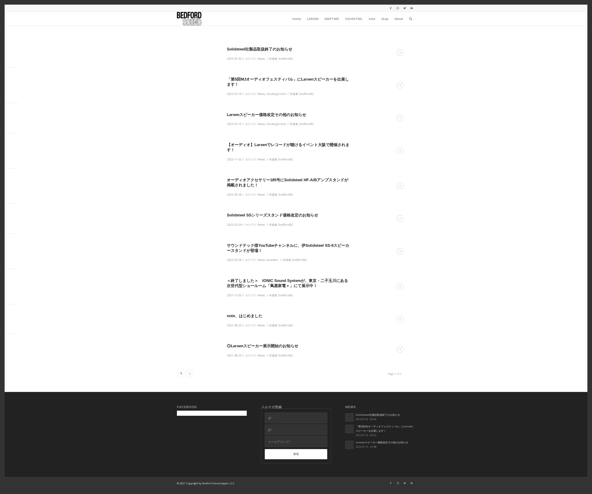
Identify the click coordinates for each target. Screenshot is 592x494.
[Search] (410, 19)
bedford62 (286, 59)
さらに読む (400, 52)
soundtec (272, 260)
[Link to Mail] (411, 8)
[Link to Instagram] (397, 8)
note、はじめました (244, 316)
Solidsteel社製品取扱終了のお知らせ (259, 49)
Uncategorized (276, 94)
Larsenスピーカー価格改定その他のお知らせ (266, 115)
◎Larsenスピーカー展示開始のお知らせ (262, 346)
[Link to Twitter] (404, 8)
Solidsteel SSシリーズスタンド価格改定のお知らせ (272, 215)
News (261, 59)
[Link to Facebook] (390, 8)
